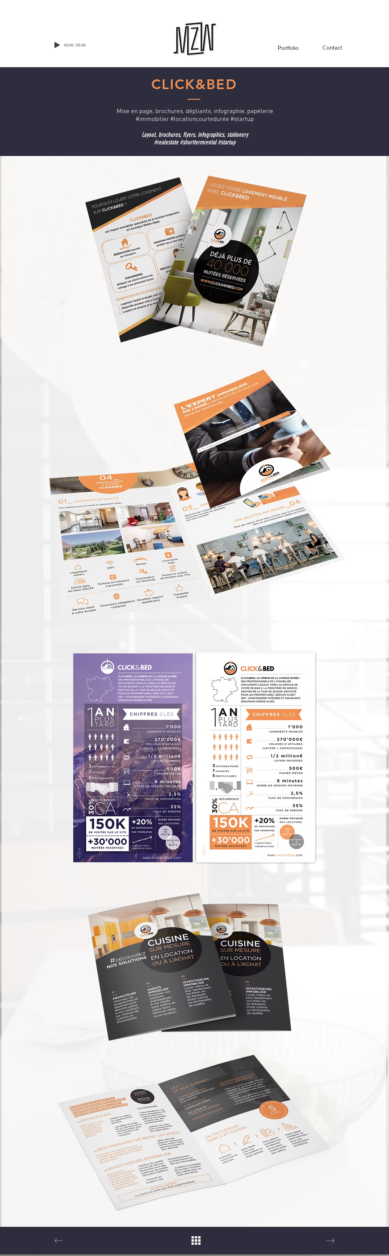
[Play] (57, 45)
